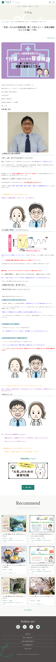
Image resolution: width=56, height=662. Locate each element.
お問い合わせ (28, 648)
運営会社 (28, 634)
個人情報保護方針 (28, 644)
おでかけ (25, 6)
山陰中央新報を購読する (27, 641)
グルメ (18, 6)
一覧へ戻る (28, 487)
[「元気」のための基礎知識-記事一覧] (28, 471)
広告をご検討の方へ (28, 637)
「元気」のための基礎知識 (36, 540)
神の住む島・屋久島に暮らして (9, 540)
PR (42, 540)
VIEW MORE (27, 610)
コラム (10, 538)
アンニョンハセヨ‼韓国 (7, 573)
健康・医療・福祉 (47, 540)
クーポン (37, 6)
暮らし (30, 6)
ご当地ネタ (18, 540)
